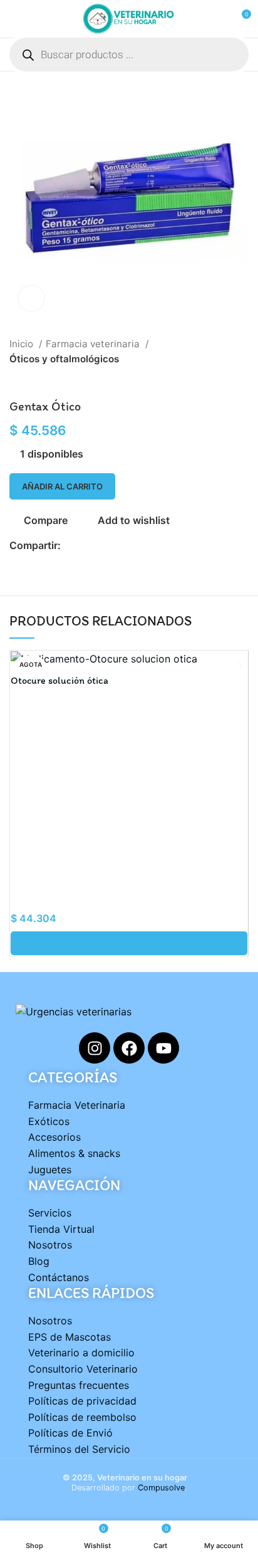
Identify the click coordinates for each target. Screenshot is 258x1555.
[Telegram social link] (128, 546)
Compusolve (161, 1487)
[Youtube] (163, 1048)
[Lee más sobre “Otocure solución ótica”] (129, 943)
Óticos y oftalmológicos (64, 359)
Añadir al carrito (62, 486)
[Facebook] (129, 1048)
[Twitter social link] (85, 546)
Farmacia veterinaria (94, 344)
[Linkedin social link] (114, 546)
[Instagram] (94, 1048)
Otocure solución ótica (59, 680)
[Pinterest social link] (100, 546)
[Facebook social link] (71, 546)
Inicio (22, 344)
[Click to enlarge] (31, 298)
